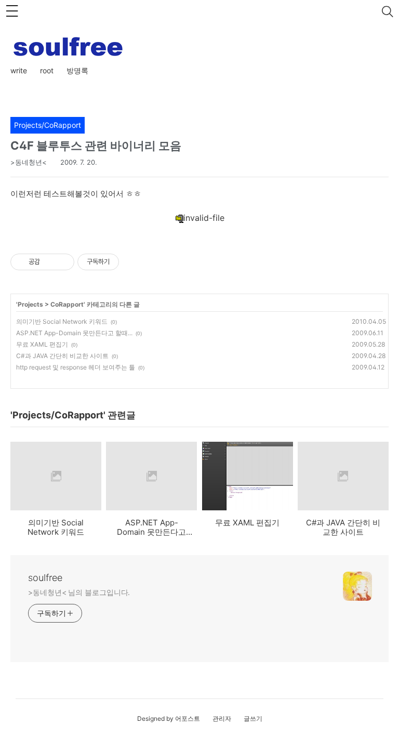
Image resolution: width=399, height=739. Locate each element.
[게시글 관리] (62, 262)
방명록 (77, 70)
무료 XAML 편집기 (42, 344)
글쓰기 (253, 718)
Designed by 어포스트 (168, 718)
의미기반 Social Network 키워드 (62, 321)
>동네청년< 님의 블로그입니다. (79, 592)
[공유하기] (49, 262)
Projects (30, 304)
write (18, 70)
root (47, 70)
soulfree (45, 577)
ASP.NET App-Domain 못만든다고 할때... (74, 333)
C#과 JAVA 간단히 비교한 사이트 (62, 356)
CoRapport (67, 304)
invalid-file (203, 218)
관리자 (221, 718)
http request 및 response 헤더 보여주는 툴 (75, 367)
